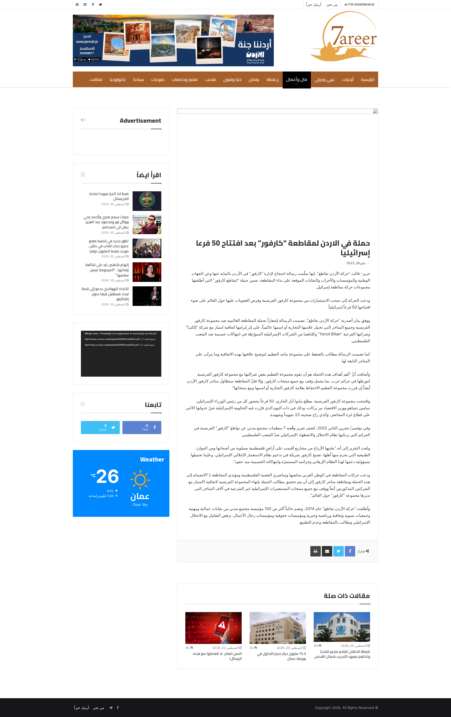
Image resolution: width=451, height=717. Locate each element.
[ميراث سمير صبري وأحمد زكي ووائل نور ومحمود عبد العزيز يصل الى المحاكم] (147, 224)
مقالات (96, 79)
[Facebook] (93, 4)
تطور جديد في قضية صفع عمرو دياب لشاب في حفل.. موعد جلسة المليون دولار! (108, 246)
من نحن (332, 4)
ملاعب (210, 79)
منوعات (157, 79)
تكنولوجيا (118, 79)
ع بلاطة (272, 79)
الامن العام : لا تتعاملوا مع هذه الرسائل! (217, 656)
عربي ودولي (324, 79)
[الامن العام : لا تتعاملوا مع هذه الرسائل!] (213, 628)
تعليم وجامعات (185, 79)
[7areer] (344, 36)
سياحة (138, 79)
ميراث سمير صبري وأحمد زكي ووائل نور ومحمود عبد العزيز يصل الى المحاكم (106, 222)
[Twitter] (100, 4)
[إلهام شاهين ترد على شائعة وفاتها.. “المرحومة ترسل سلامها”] (147, 272)
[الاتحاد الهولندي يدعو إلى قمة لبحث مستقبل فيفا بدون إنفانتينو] (147, 296)
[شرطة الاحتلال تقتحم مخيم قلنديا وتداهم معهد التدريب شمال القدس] (342, 627)
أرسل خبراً (313, 4)
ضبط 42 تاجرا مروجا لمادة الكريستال (109, 196)
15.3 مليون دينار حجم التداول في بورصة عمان (281, 656)
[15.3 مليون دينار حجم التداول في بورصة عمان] (278, 628)
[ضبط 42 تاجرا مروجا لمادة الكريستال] (147, 201)
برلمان (254, 79)
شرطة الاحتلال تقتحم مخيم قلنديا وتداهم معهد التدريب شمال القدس (342, 654)
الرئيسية (368, 79)
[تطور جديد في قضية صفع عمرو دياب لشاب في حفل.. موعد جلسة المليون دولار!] (147, 248)
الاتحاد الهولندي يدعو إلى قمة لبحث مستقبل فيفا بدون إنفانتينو (105, 293)
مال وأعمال (296, 79)
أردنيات (348, 79)
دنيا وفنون (232, 79)
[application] (121, 354)
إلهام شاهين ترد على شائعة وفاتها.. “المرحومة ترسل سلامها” (107, 269)
